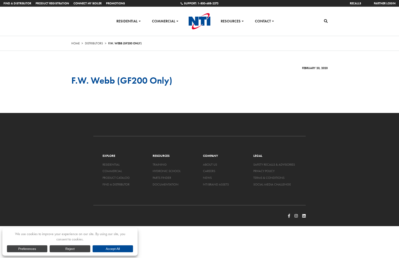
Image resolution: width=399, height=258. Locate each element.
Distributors (94, 43)
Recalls (355, 3)
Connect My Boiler (87, 3)
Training (160, 164)
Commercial (163, 20)
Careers (209, 171)
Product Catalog (116, 178)
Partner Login (385, 3)
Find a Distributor (17, 3)
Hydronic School (167, 171)
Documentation (165, 184)
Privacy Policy (264, 171)
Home (75, 43)
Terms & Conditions (268, 178)
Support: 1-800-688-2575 (201, 3)
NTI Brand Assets (216, 184)
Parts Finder (162, 178)
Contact (263, 20)
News (207, 178)
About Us (210, 164)
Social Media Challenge (272, 184)
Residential (127, 20)
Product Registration (52, 3)
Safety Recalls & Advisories (274, 164)
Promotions (115, 3)
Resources (231, 20)
